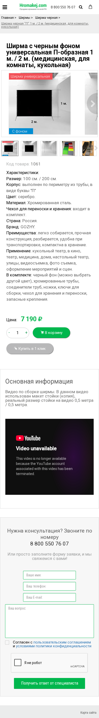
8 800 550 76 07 (63, 7)
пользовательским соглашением (62, 642)
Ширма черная (46, 18)
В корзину (53, 332)
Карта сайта (88, 712)
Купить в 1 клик (31, 348)
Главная (7, 18)
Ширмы (24, 18)
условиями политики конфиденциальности (53, 646)
